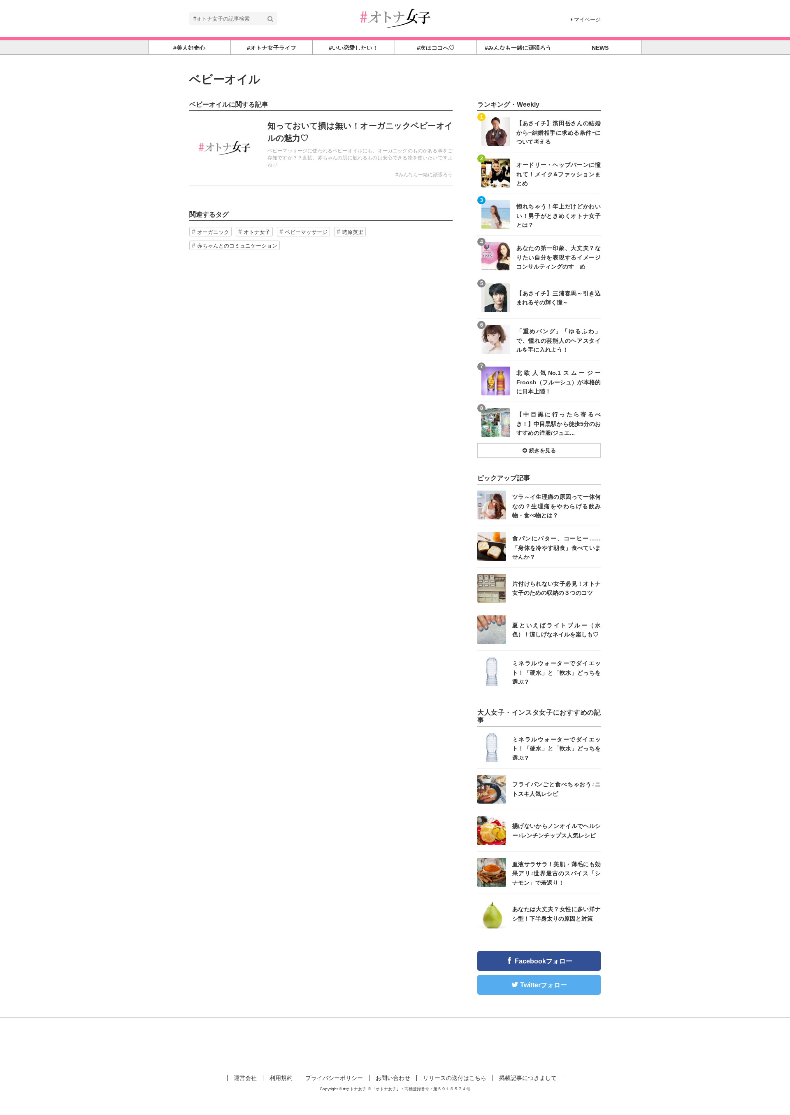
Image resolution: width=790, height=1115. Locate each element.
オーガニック (213, 232)
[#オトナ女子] (395, 17)
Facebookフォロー (543, 961)
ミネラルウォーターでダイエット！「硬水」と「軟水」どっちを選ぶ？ (556, 672)
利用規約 (281, 1078)
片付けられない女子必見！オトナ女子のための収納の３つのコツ (556, 588)
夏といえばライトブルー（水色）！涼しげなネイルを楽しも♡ (556, 630)
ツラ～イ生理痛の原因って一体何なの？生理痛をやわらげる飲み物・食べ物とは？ (556, 505)
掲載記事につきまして (528, 1078)
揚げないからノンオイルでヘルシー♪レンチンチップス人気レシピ (556, 830)
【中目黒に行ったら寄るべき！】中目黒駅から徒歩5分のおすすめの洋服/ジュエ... (558, 423)
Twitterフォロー (543, 985)
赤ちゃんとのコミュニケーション (237, 246)
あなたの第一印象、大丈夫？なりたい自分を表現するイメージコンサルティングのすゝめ (558, 257)
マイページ (587, 19)
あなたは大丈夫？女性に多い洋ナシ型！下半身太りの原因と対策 (556, 913)
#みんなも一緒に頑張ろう (424, 175)
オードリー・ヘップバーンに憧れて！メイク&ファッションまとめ (558, 173)
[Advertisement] (395, 1044)
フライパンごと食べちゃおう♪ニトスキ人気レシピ (556, 789)
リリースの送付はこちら (454, 1078)
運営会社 (245, 1078)
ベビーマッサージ (306, 232)
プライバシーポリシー (334, 1078)
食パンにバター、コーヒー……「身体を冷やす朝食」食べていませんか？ (556, 547)
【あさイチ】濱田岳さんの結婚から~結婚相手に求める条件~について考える (558, 132)
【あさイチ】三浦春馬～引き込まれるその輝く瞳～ (558, 298)
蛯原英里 (352, 232)
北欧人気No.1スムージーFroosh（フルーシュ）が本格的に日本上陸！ (558, 381)
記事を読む (321, 148)
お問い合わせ (393, 1078)
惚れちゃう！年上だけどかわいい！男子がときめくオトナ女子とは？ (558, 215)
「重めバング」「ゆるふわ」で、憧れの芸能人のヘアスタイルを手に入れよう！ (558, 340)
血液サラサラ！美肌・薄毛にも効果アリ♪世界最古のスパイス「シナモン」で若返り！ (556, 873)
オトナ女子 (257, 232)
